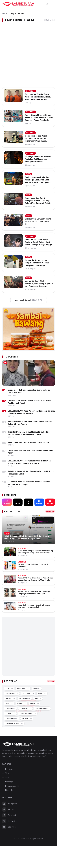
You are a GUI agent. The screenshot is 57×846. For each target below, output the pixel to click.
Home (4, 13)
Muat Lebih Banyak (28, 300)
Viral (9, 688)
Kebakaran (11, 718)
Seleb (7, 777)
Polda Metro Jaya (14, 723)
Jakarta (27, 718)
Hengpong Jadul (12, 786)
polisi (42, 693)
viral (36, 688)
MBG (9, 703)
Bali (38, 698)
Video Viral (23, 688)
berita (34, 703)
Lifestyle (9, 790)
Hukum (10, 698)
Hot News (9, 769)
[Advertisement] (28, 54)
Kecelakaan (12, 693)
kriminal (10, 708)
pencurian (24, 698)
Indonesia (28, 693)
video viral (25, 708)
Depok (21, 703)
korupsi (10, 713)
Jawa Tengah (42, 708)
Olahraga (9, 782)
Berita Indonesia (27, 713)
